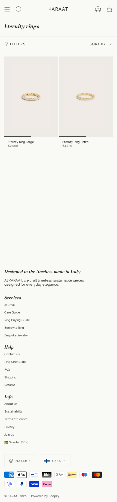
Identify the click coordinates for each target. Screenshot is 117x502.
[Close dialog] (112, 229)
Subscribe (87, 270)
